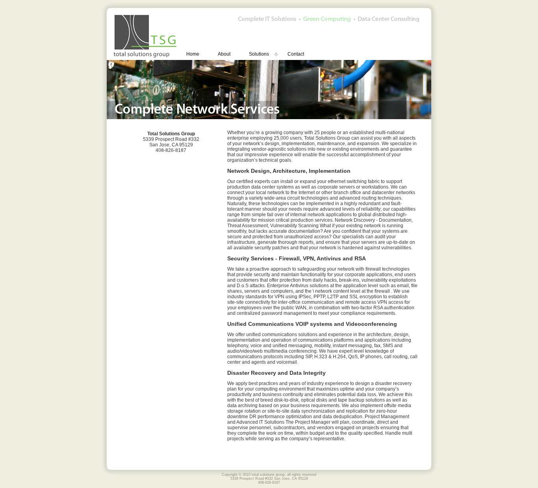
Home (192, 54)
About (224, 54)
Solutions (259, 54)
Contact (296, 54)
